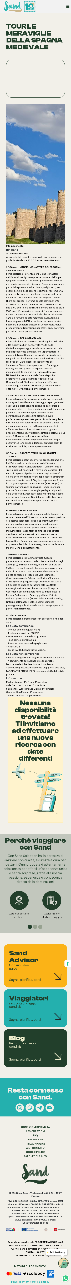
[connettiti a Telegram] (40, 1108)
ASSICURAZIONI (35, 1131)
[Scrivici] (50, 1108)
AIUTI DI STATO (35, 1147)
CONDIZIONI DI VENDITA (35, 1127)
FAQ (35, 1135)
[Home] (20, 6)
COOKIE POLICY (35, 1152)
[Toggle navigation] (68, 6)
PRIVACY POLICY (35, 1143)
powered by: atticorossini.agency (30, 1281)
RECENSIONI (35, 1139)
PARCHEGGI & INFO (35, 1156)
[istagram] (20, 1108)
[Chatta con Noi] (30, 1108)
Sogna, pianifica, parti (25, 980)
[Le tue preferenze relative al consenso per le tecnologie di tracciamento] (67, 963)
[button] (30, 927)
